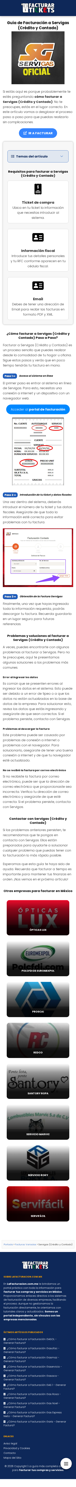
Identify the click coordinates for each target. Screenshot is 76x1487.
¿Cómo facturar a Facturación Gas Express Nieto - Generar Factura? (33, 1414)
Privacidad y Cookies (17, 1448)
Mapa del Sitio (12, 1458)
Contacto (10, 1453)
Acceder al (38, 409)
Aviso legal (10, 1443)
